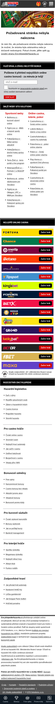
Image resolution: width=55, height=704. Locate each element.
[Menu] (51, 4)
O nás (4, 685)
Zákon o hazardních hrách (16, 405)
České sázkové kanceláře (16, 519)
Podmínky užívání (45, 685)
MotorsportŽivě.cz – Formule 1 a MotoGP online (15, 171)
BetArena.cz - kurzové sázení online (13, 120)
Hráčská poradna (13, 603)
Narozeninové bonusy (15, 484)
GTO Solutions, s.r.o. (35, 692)
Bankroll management (15, 533)
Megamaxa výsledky (14, 554)
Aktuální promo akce (14, 493)
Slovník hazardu (12, 418)
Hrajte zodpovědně (9, 646)
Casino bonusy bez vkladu (17, 489)
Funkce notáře (12, 568)
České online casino (14, 435)
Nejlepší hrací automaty (15, 444)
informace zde (7, 659)
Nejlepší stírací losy (14, 559)
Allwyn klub (10, 564)
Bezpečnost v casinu (14, 458)
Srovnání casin (12, 440)
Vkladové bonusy (13, 498)
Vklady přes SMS (13, 463)
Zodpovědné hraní (8, 637)
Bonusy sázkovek (13, 524)
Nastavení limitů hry (14, 590)
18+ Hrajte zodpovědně (12, 692)
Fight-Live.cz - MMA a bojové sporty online (15, 131)
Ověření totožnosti (13, 454)
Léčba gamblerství (13, 594)
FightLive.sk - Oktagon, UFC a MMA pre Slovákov (14, 192)
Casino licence (12, 409)
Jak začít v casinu (13, 449)
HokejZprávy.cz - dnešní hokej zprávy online (15, 153)
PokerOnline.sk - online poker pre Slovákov (37, 192)
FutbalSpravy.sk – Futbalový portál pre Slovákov (38, 170)
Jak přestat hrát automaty (16, 585)
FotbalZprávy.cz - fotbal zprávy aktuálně (14, 142)
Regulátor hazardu (13, 414)
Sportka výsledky (13, 550)
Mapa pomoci (31, 675)
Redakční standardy (27, 685)
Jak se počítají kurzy (14, 528)
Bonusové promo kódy (15, 502)
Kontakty (12, 685)
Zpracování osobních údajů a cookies (19, 688)
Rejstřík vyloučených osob (16, 400)
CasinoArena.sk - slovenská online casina (37, 181)
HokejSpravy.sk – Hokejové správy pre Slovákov (15, 203)
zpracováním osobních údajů (32, 89)
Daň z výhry (10, 395)
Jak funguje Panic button (16, 599)
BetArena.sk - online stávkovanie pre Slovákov (15, 182)
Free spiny (10, 480)
